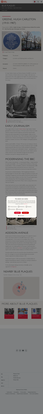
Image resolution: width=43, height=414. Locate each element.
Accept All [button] (17, 212)
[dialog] (21, 207)
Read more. (26, 203)
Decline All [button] (25, 212)
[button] (21, 215)
